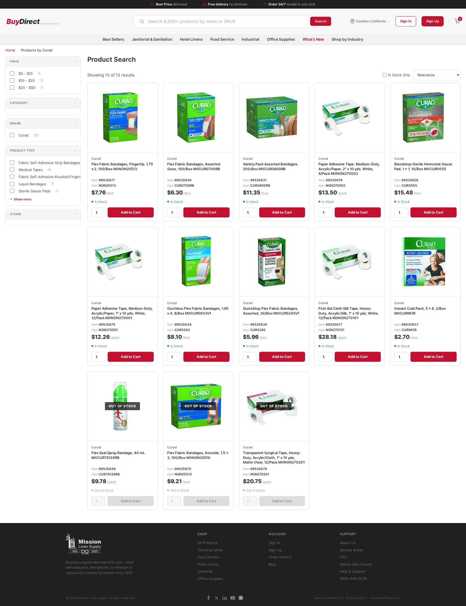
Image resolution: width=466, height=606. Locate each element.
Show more (22, 199)
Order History (280, 557)
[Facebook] (208, 598)
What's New (313, 39)
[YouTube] (232, 598)
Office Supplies (281, 39)
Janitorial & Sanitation (152, 39)
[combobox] (221, 21)
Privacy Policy (355, 598)
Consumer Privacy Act (384, 598)
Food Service (222, 39)
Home (10, 50)
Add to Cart (131, 212)
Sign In (406, 21)
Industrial (250, 39)
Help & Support (352, 571)
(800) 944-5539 (353, 578)
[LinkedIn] (224, 598)
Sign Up (432, 21)
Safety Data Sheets (356, 564)
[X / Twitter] (216, 598)
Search (320, 21)
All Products (207, 543)
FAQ (343, 557)
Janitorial (205, 571)
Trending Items (209, 550)
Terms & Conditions (327, 598)
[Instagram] (241, 598)
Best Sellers (113, 39)
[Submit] (142, 21)
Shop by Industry (347, 39)
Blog (272, 564)
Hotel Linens (191, 39)
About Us (348, 543)
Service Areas (351, 550)
